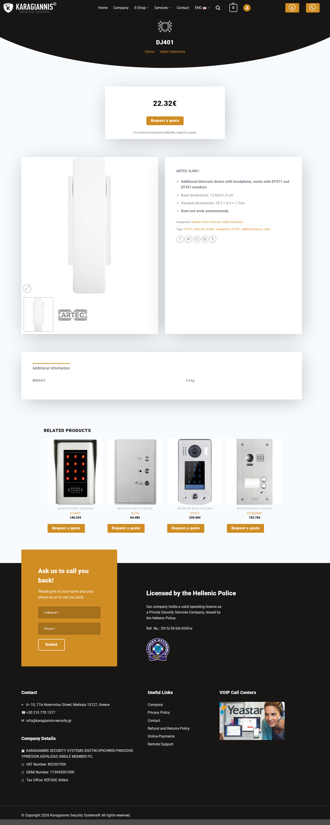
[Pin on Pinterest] (204, 239)
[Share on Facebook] (180, 239)
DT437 (235, 229)
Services (161, 8)
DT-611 (195, 513)
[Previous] (30, 225)
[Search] (218, 8)
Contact (183, 8)
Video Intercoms (172, 52)
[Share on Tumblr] (212, 239)
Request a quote (165, 121)
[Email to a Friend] (196, 239)
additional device (252, 229)
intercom (199, 229)
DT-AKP (75, 513)
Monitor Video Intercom (206, 222)
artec (267, 229)
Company (121, 8)
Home (103, 8)
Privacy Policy (159, 712)
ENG (198, 8)
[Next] (150, 225)
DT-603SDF (254, 513)
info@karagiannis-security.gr (48, 720)
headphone (223, 229)
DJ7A (135, 513)
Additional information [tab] (51, 368)
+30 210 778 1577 (40, 712)
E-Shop (140, 8)
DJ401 (210, 229)
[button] (233, 8)
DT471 (188, 229)
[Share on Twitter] (188, 239)
